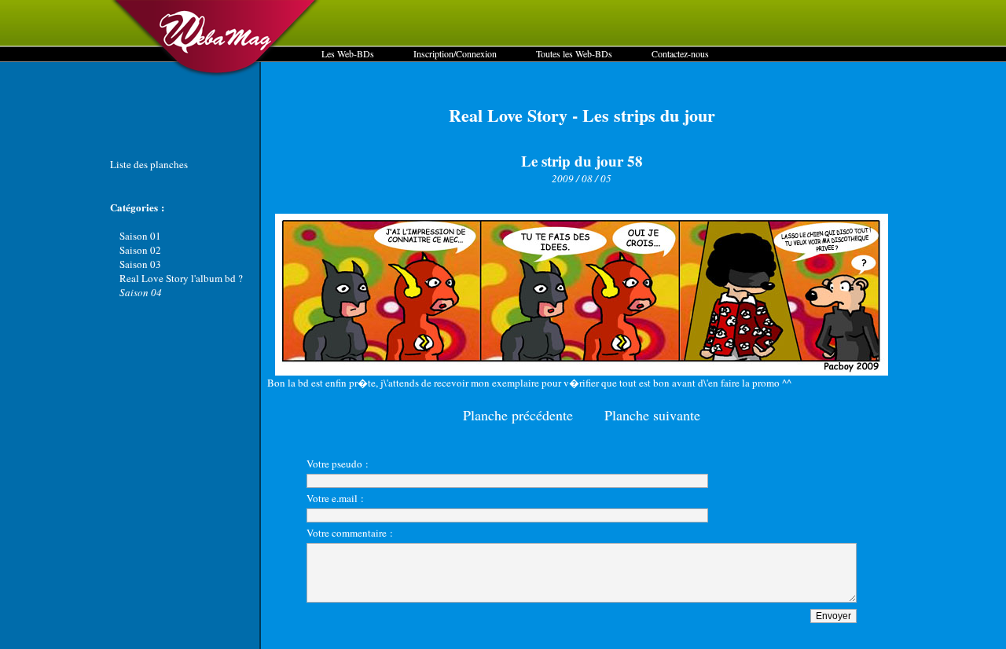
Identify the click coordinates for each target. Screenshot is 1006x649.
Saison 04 (140, 292)
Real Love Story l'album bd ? (181, 278)
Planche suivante (652, 414)
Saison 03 (140, 264)
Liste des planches (149, 164)
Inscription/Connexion (455, 53)
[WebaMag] (215, 74)
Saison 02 (140, 250)
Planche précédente (518, 414)
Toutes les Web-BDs (574, 53)
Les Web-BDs (347, 53)
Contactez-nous (680, 53)
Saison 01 (140, 236)
